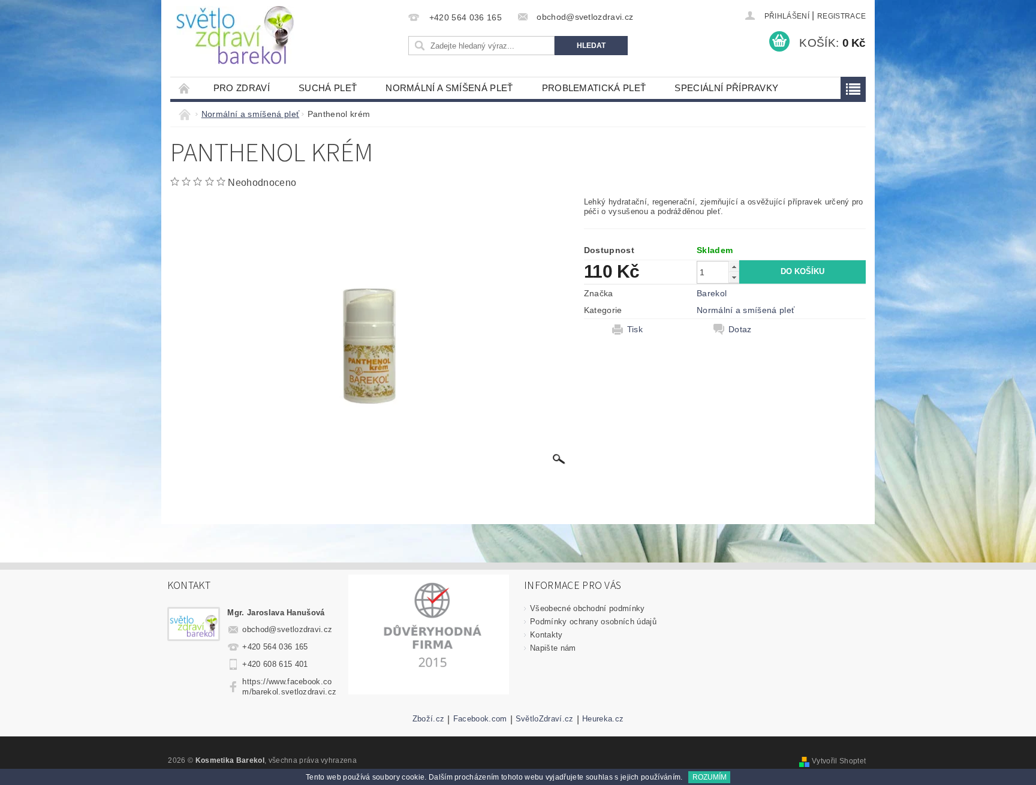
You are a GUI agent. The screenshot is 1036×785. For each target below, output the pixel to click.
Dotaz (740, 329)
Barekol (712, 293)
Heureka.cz (603, 719)
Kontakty (546, 634)
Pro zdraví (241, 88)
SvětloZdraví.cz (545, 719)
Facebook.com (480, 719)
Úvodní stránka (184, 87)
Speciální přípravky (726, 88)
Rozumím (709, 777)
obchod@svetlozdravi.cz (287, 629)
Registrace (841, 16)
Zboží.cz (428, 719)
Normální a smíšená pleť (449, 88)
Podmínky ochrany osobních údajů (593, 621)
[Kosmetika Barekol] (235, 35)
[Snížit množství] (733, 277)
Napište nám (553, 647)
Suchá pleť (328, 88)
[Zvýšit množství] (733, 266)
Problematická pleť (594, 88)
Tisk (635, 329)
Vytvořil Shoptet (839, 761)
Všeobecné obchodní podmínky (587, 608)
